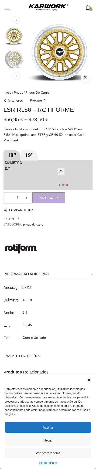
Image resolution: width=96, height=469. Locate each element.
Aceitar (48, 427)
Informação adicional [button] (26, 274)
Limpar (63, 184)
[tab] (48, 274)
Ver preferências (48, 453)
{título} (43, 463)
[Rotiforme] (20, 248)
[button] (89, 380)
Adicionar (49, 198)
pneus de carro (37, 92)
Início (7, 92)
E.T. (7, 168)
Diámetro (13, 162)
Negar (48, 440)
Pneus (18, 92)
